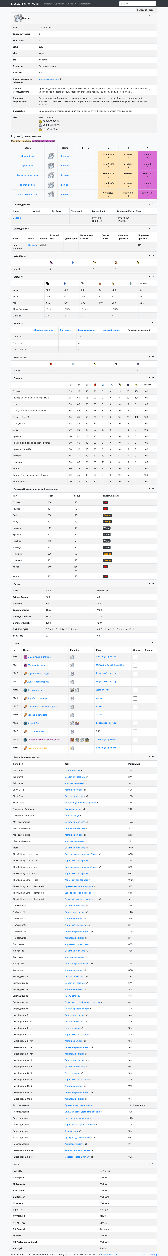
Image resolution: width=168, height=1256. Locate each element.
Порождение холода (38, 673)
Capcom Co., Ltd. (110, 1254)
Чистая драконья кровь (77, 1008)
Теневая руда (71, 1131)
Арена (99, 698)
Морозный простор (49, 79)
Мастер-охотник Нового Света (43, 739)
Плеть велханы (72, 770)
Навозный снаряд (111, 330)
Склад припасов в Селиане (110, 665)
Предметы (83, 3)
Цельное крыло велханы (77, 931)
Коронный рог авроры (76, 860)
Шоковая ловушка (43, 330)
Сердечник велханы (75, 777)
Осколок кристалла (75, 796)
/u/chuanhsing (150, 1254)
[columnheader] (27, 148)
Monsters (46, 3)
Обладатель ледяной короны (42, 706)
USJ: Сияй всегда (36, 731)
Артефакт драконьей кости (79, 1137)
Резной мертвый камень (77, 1150)
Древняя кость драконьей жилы (81, 854)
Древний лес (28, 156)
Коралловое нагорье (27, 175)
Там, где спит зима (37, 748)
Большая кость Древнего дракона (82, 1002)
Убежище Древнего (106, 656)
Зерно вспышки (86, 330)
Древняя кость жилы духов (79, 886)
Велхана (65, 156)
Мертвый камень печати (77, 1156)
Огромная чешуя (73, 809)
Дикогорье (27, 165)
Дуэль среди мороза (38, 681)
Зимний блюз (34, 723)
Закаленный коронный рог (78, 892)
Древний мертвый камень (78, 1105)
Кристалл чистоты (74, 1144)
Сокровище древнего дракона (80, 802)
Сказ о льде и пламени (39, 657)
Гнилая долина (27, 184)
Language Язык (145, 10)
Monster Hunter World (25, 3)
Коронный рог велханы (77, 925)
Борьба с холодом (37, 698)
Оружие (59, 3)
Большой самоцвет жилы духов (81, 899)
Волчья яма (66, 330)
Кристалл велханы (74, 783)
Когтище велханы (74, 789)
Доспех (70, 3)
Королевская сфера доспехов (80, 1124)
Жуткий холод (35, 690)
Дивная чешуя (72, 815)
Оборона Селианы (36, 665)
